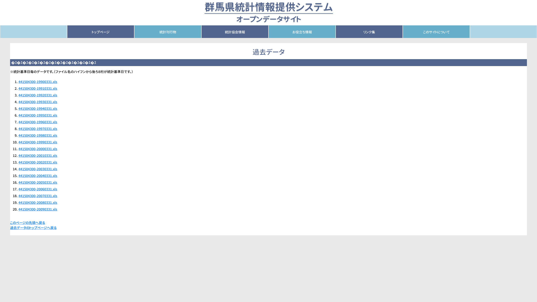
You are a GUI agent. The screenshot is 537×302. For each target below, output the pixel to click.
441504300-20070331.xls (37, 196)
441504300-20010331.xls (37, 155)
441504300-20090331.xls (37, 209)
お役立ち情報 (302, 32)
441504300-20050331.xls (37, 182)
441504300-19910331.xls (37, 88)
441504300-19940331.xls (37, 108)
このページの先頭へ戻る (27, 222)
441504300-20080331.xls (37, 202)
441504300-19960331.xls (37, 122)
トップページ (100, 32)
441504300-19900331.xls (37, 81)
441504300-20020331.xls (37, 162)
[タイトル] (269, 12)
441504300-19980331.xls (37, 135)
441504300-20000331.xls (37, 149)
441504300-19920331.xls (37, 95)
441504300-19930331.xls (37, 102)
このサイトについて (436, 32)
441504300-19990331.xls (37, 142)
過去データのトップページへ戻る (33, 227)
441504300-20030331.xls (37, 169)
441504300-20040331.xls (37, 175)
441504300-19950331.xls (37, 115)
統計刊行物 (167, 32)
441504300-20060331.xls (37, 189)
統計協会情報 (235, 32)
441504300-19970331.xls (37, 128)
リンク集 (369, 32)
